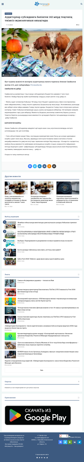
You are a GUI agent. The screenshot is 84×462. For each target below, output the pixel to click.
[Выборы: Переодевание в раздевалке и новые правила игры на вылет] (10, 243)
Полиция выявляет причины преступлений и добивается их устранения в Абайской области (67, 199)
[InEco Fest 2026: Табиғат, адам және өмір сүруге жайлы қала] (10, 262)
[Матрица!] (42, 3)
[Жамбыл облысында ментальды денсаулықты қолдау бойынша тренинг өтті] (10, 225)
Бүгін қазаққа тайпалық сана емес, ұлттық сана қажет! (39, 250)
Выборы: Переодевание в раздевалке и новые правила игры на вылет (45, 241)
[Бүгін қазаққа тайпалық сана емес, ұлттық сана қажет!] (10, 252)
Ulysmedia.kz (36, 85)
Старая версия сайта (42, 454)
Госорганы (8, 13)
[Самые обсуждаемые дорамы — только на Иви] (10, 283)
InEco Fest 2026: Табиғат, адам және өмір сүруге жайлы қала (41, 259)
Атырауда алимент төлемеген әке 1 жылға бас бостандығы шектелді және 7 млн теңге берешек (42, 199)
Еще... (42, 370)
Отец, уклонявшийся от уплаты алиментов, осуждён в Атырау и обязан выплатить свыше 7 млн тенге (16, 200)
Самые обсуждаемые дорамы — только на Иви (36, 280)
